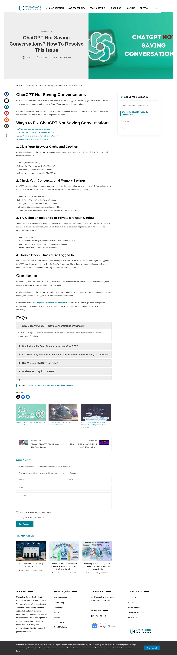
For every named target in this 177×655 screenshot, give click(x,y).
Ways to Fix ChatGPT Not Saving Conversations (135, 113)
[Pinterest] (6, 113)
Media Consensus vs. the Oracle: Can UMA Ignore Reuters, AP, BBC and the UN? (64, 566)
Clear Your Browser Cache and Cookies (34, 129)
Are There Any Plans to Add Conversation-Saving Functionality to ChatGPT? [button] (65, 354)
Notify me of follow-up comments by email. (36, 512)
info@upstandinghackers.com (102, 597)
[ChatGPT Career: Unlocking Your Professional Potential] (63, 412)
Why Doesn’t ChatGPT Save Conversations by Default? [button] (53, 326)
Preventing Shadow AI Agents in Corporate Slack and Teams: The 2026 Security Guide (97, 566)
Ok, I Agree (152, 648)
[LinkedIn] (6, 107)
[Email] (6, 126)
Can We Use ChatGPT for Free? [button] (40, 363)
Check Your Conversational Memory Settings (36, 132)
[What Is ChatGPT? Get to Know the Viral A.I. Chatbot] (31, 412)
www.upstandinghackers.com (102, 600)
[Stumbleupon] (6, 119)
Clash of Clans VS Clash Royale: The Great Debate (45, 444)
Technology (46, 32)
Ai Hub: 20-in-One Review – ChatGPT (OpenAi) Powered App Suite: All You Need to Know (94, 425)
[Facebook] (6, 94)
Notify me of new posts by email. (32, 518)
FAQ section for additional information (51, 303)
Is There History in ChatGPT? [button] (39, 371)
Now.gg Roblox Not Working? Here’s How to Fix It (83, 444)
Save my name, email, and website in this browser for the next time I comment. (49, 473)
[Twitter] (6, 100)
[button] (63, 378)
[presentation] (18, 557)
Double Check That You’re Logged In (33, 139)
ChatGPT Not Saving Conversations (134, 105)
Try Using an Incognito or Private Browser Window (39, 136)
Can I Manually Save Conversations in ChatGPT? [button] (50, 346)
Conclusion (125, 121)
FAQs (123, 128)
